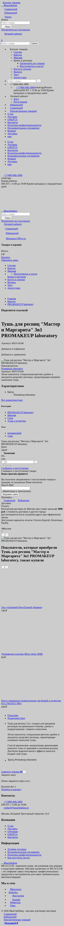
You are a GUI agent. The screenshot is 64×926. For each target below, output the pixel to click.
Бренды (11, 301)
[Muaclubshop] (9, 863)
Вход (16, 99)
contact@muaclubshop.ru (16, 807)
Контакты (12, 122)
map (9, 136)
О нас (10, 114)
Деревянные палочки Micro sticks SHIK (22, 654)
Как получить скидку (18, 857)
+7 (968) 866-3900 (25, 87)
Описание (12, 715)
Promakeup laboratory (12, 368)
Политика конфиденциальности (24, 125)
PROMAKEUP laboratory (20, 304)
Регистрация (20, 102)
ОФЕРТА (12, 119)
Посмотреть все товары (32, 63)
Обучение (12, 831)
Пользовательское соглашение (23, 128)
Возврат (11, 130)
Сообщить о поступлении (15, 468)
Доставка (12, 116)
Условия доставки (16, 849)
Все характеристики (12, 400)
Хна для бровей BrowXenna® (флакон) (21, 607)
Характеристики (16, 718)
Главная (11, 298)
